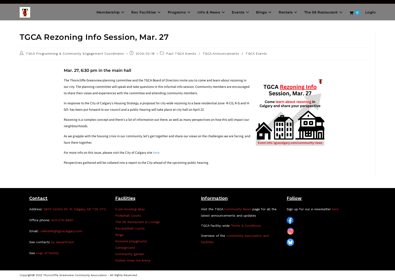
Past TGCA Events (181, 53)
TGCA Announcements (221, 53)
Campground (125, 247)
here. (156, 152)
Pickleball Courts (128, 215)
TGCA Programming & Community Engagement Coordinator (75, 53)
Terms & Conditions (246, 225)
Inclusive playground (131, 241)
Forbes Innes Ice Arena (132, 260)
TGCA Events (256, 53)
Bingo (119, 235)
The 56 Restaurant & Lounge (137, 222)
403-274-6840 (62, 220)
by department (62, 242)
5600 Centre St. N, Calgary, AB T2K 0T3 (75, 209)
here (335, 209)
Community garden (129, 254)
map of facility (47, 253)
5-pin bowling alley (130, 209)
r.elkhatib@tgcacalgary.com (61, 231)
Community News (237, 209)
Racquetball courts (130, 228)
